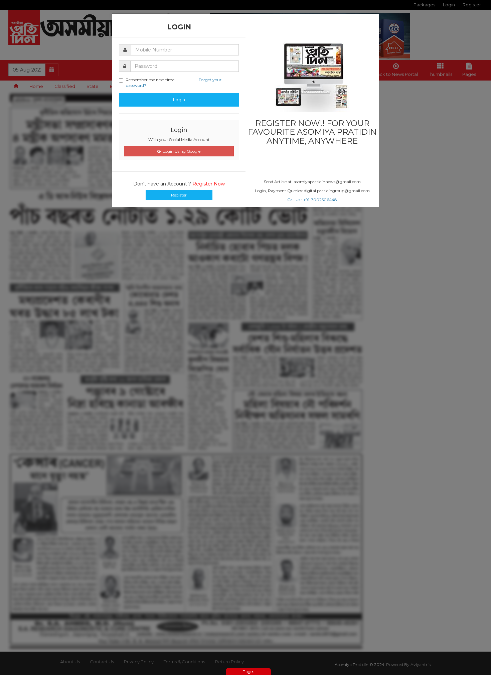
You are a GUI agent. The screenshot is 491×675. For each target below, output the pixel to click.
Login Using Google (180, 151)
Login (179, 99)
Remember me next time (173, 82)
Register (179, 194)
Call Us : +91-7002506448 (312, 199)
